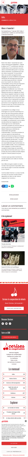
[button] (26, 421)
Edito (21, 31)
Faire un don (14, 360)
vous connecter (12, 208)
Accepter (14, 443)
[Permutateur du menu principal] (3, 2)
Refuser (14, 447)
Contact (14, 364)
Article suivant (14, 199)
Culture (18, 269)
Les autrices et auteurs (14, 362)
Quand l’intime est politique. (10, 267)
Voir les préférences (14, 451)
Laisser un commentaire (16, 33)
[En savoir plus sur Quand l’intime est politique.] (13, 258)
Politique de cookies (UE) (14, 356)
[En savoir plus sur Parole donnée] (13, 230)
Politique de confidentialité (18, 455)
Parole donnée (6, 244)
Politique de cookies (7, 455)
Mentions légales (14, 352)
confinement (5, 33)
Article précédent (14, 195)
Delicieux (14, 246)
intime (2, 272)
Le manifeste (14, 358)
